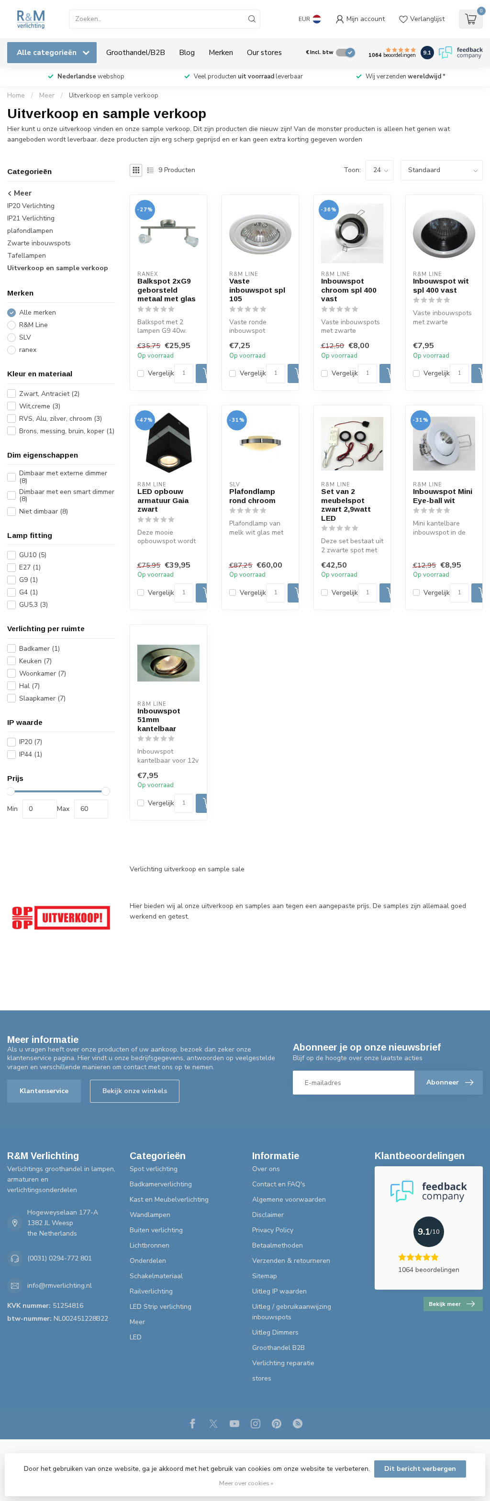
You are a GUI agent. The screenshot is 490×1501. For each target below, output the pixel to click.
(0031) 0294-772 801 (59, 1258)
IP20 (30, 741)
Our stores (264, 52)
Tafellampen (26, 255)
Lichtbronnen (149, 1245)
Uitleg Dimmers (275, 1332)
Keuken (35, 661)
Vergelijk (161, 373)
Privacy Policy (272, 1230)
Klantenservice (44, 1091)
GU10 (32, 555)
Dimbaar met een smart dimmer (66, 495)
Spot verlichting (154, 1168)
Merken (221, 52)
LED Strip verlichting (160, 1306)
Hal (29, 686)
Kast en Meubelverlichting (169, 1199)
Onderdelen (148, 1260)
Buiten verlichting (156, 1230)
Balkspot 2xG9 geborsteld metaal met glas (166, 290)
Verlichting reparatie (283, 1363)
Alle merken (37, 312)
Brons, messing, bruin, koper (66, 431)
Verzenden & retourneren (291, 1260)
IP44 (30, 754)
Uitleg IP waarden (279, 1291)
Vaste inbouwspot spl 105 (257, 290)
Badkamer (39, 648)
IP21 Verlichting (31, 218)
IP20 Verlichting (31, 205)
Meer (47, 95)
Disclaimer (268, 1214)
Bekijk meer (445, 1304)
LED (136, 1337)
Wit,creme (39, 406)
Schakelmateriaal (156, 1276)
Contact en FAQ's (278, 1184)
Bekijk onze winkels (134, 1091)
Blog (187, 52)
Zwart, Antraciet (49, 393)
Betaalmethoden (277, 1245)
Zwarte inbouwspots (39, 243)
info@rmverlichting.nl (59, 1285)
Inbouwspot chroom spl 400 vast (349, 290)
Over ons (266, 1168)
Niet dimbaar (43, 511)
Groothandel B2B (278, 1347)
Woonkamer (42, 673)
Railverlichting (151, 1291)
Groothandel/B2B (135, 52)
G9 (28, 579)
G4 (28, 592)
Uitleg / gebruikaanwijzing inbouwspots (291, 1312)
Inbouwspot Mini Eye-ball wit (442, 495)
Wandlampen (150, 1214)
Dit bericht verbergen (420, 1468)
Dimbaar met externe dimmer (63, 477)
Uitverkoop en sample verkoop (113, 95)
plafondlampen (30, 230)
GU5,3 (33, 604)
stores (261, 1378)
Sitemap (264, 1276)
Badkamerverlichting (161, 1184)
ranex (27, 349)
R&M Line (33, 325)
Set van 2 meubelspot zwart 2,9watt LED (346, 504)
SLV (25, 337)
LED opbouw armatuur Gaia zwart (163, 500)
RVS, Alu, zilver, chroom (60, 418)
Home (16, 95)
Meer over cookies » (246, 1483)
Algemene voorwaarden (289, 1199)
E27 (30, 567)
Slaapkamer (42, 698)
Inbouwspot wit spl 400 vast (441, 285)
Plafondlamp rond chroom (252, 495)
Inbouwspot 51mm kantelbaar (158, 720)
